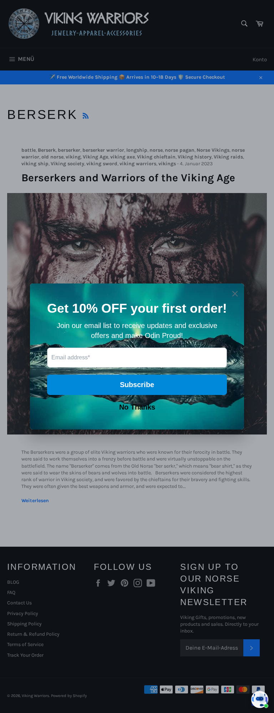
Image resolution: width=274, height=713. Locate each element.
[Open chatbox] (259, 699)
